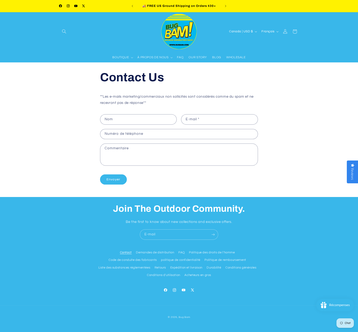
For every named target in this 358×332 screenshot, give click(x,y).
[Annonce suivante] (225, 6)
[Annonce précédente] (132, 6)
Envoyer (113, 179)
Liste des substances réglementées (124, 267)
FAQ (181, 252)
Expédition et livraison (186, 267)
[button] (64, 31)
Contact (126, 252)
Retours (160, 267)
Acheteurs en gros (197, 275)
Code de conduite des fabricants (133, 259)
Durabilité (214, 267)
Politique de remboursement (225, 259)
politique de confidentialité (180, 259)
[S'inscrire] (213, 234)
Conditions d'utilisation (163, 275)
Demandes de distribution (155, 252)
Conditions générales (240, 267)
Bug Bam (184, 317)
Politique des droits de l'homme (212, 252)
